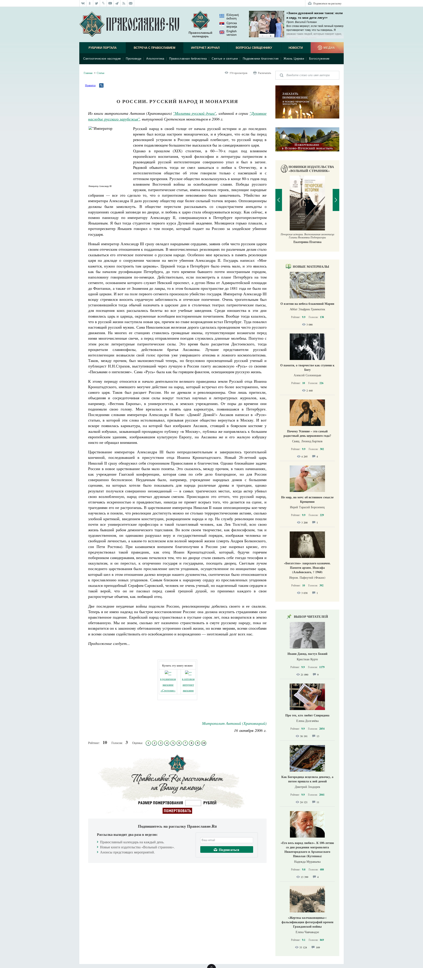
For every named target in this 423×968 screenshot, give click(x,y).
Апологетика (155, 58)
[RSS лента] (124, 3)
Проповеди (133, 58)
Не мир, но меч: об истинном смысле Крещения (307, 499)
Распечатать (264, 73)
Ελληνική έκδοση (232, 16)
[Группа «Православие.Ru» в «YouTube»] (110, 3)
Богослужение (319, 58)
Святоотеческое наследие (102, 58)
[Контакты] (130, 3)
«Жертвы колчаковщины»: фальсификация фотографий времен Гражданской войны (307, 922)
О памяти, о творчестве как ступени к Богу (307, 367)
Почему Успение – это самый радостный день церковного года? (307, 433)
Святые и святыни (225, 58)
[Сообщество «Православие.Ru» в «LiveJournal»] (103, 3)
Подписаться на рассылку (327, 3)
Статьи (100, 73)
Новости (296, 47)
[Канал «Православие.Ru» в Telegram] (117, 3)
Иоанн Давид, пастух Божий (307, 653)
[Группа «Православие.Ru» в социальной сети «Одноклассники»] (89, 3)
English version (231, 32)
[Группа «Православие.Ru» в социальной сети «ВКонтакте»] (82, 3)
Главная (88, 73)
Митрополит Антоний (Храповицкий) (234, 723)
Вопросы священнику (254, 47)
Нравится (90, 85)
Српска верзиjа (231, 24)
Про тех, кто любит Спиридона (307, 715)
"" (194, 113)
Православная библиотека (188, 58)
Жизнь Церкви (294, 58)
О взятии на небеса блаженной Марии (307, 303)
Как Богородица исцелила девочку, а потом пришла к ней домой (307, 778)
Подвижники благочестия (261, 58)
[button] (262, 36)
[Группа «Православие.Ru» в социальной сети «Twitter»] (96, 3)
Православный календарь (200, 34)
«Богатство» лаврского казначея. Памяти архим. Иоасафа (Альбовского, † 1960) (307, 567)
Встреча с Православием (154, 47)
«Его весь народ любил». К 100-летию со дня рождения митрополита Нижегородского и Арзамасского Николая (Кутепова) (307, 849)
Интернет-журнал (205, 47)
